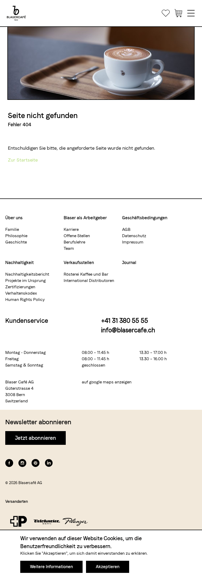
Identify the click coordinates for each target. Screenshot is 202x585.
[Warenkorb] (178, 13)
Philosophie (16, 235)
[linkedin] (49, 463)
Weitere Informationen (51, 566)
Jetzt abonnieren (35, 438)
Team (69, 248)
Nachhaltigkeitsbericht (27, 274)
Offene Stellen (77, 235)
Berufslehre (74, 242)
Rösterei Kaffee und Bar (86, 274)
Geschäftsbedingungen (144, 217)
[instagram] (22, 463)
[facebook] (9, 463)
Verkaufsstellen (79, 262)
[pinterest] (35, 463)
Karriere (71, 229)
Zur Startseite (23, 160)
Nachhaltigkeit (19, 262)
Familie (12, 229)
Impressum (132, 242)
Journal (129, 262)
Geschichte (16, 242)
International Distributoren (89, 280)
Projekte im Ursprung (25, 280)
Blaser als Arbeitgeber (85, 217)
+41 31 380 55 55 (124, 320)
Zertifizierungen (20, 286)
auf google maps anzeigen (107, 381)
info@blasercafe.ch (128, 330)
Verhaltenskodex (21, 293)
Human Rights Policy (25, 299)
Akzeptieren (107, 566)
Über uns (14, 217)
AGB (126, 229)
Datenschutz (134, 235)
